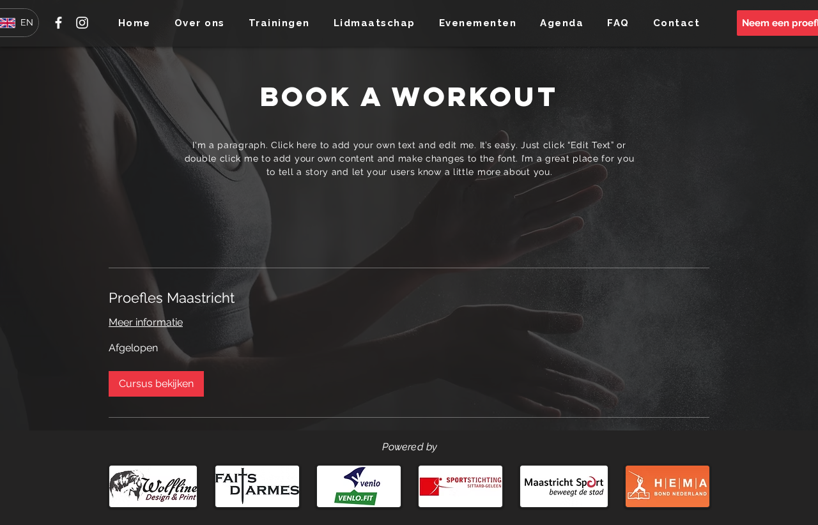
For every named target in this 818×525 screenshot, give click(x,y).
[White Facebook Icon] (58, 23)
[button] (199, 23)
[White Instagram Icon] (82, 23)
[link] (409, 298)
